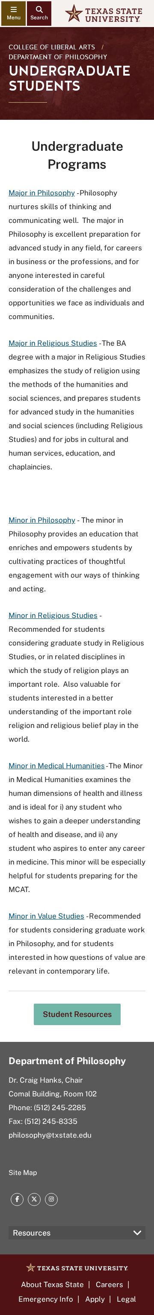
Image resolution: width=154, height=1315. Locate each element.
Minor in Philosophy (42, 520)
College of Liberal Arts (52, 47)
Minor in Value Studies (46, 916)
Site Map (23, 1173)
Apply (95, 1299)
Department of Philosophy (58, 57)
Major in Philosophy (42, 193)
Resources (31, 1232)
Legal (126, 1299)
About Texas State (52, 1284)
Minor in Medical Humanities (57, 765)
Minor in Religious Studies (53, 615)
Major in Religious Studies (53, 343)
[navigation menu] (13, 13)
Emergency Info (45, 1299)
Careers (109, 1284)
